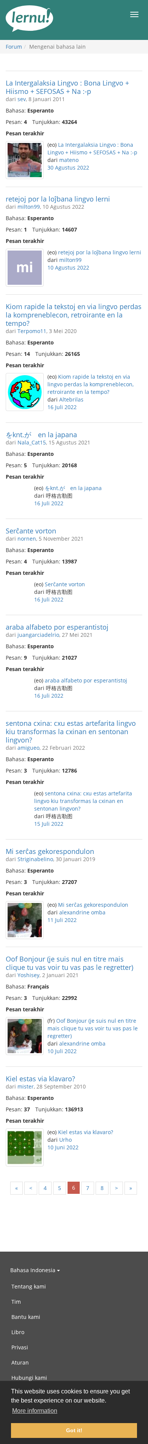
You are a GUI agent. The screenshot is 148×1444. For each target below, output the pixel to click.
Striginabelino (35, 859)
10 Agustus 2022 (68, 267)
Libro (17, 1332)
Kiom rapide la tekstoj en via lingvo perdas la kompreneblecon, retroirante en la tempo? (74, 315)
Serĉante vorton (31, 530)
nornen (26, 538)
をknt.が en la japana (41, 434)
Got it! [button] (74, 1430)
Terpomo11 (31, 331)
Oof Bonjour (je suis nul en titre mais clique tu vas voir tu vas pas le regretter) (69, 963)
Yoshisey (28, 975)
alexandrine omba (82, 912)
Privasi (19, 1347)
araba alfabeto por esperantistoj (57, 627)
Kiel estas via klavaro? (40, 1078)
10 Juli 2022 (62, 1051)
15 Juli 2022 (48, 823)
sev (21, 99)
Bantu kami (25, 1316)
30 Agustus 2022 (68, 167)
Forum (14, 46)
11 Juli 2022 (62, 920)
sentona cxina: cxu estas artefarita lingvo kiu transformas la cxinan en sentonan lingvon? (71, 731)
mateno (69, 159)
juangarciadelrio (38, 634)
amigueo (28, 747)
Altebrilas (71, 399)
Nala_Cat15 (31, 442)
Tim (16, 1301)
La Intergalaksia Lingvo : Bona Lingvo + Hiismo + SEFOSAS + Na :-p (67, 87)
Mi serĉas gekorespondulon (50, 851)
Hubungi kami (29, 1377)
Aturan (20, 1362)
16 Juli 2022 (62, 407)
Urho (65, 1139)
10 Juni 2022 (63, 1147)
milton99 (28, 206)
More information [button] (34, 1411)
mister (25, 1086)
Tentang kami (28, 1286)
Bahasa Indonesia (33, 1270)
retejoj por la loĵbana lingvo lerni (58, 198)
